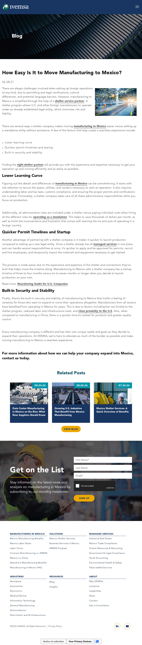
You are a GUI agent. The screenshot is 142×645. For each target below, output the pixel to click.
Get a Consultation (99, 605)
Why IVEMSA (96, 581)
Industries (17, 576)
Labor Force (16, 548)
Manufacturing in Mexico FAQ (26, 567)
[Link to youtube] (127, 626)
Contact (93, 600)
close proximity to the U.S (95, 311)
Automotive (16, 586)
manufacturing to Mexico (90, 126)
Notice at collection (53, 641)
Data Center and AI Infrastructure (28, 615)
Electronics (16, 591)
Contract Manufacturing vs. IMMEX (28, 553)
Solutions (56, 533)
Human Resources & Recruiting (105, 548)
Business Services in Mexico (64, 543)
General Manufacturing (22, 605)
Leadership (95, 591)
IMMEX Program (58, 548)
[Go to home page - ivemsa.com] (16, 7)
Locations (94, 586)
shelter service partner (69, 101)
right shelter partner (30, 164)
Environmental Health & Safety (105, 562)
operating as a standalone (50, 217)
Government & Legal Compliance (107, 553)
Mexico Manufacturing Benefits (27, 538)
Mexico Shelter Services (62, 538)
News (92, 595)
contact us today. (16, 358)
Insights (54, 586)
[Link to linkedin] (117, 626)
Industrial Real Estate (100, 538)
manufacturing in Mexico (71, 183)
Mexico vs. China (19, 558)
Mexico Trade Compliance (103, 543)
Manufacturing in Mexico (27, 533)
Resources (56, 576)
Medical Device (18, 595)
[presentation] (95, 486)
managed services (105, 244)
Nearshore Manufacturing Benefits (28, 562)
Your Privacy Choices (80, 641)
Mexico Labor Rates (20, 543)
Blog (52, 581)
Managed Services (101, 533)
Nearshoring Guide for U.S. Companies (42, 283)
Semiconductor (18, 610)
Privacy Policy (55, 626)
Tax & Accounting (98, 558)
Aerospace (15, 581)
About (93, 576)
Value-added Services (100, 567)
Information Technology (23, 600)
